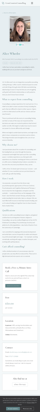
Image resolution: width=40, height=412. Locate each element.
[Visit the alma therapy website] (20, 384)
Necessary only (27, 408)
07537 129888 (13, 356)
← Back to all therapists (9, 13)
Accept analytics (13, 408)
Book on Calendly (13, 285)
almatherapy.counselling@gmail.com (20, 352)
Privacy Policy (31, 402)
